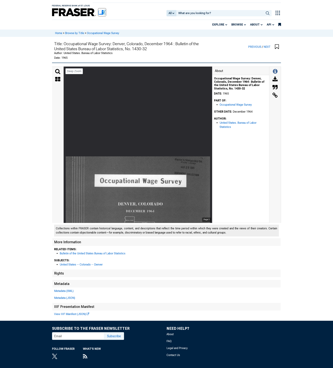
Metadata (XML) (64, 291)
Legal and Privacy (177, 348)
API (269, 24)
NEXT (267, 46)
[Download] (275, 79)
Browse (237, 24)
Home (58, 33)
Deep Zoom (74, 71)
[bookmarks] (279, 25)
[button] (277, 47)
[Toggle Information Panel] (275, 71)
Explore (218, 24)
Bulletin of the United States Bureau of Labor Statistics (92, 253)
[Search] (57, 71)
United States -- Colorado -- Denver (81, 264)
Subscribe (114, 336)
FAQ (169, 341)
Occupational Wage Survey (103, 33)
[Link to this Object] (275, 95)
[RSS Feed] (92, 357)
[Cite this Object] (275, 87)
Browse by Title (74, 33)
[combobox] (220, 13)
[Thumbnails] (57, 79)
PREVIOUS (255, 46)
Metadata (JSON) (64, 298)
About (255, 24)
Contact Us (173, 355)
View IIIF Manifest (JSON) (70, 314)
